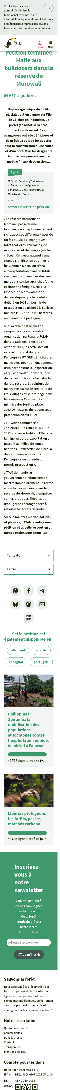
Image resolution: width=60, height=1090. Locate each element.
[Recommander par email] (42, 604)
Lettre (11, 569)
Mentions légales (15, 1052)
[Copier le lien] (15, 590)
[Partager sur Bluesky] (15, 604)
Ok (48, 8)
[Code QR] (29, 617)
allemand (18, 650)
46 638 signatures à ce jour (27, 839)
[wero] (8, 1087)
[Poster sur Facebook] (29, 590)
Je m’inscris (31, 954)
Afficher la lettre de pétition (28, 207)
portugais (41, 662)
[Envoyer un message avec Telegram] (42, 590)
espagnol (16, 662)
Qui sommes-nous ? (16, 1028)
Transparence (13, 1047)
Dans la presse (13, 1038)
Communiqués (13, 1033)
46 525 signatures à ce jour (27, 760)
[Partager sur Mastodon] (29, 604)
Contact (9, 1042)
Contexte (13, 555)
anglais (41, 650)
